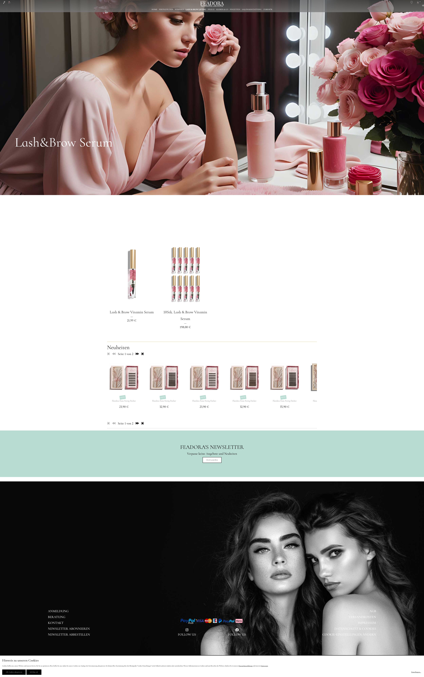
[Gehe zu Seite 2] (137, 354)
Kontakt (55, 623)
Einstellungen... (416, 672)
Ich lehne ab (34, 672)
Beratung (56, 617)
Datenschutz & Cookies (355, 629)
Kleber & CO (222, 9)
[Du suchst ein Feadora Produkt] (4, 2)
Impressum (367, 623)
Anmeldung (58, 611)
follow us (187, 634)
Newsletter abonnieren (69, 629)
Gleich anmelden (212, 460)
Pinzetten (235, 9)
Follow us (237, 634)
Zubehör (267, 9)
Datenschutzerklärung (246, 666)
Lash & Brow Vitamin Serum (132, 312)
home (154, 9)
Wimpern (179, 9)
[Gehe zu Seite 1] (108, 354)
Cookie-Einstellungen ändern (349, 634)
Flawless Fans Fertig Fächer (124, 401)
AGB (373, 611)
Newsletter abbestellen (69, 634)
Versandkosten (362, 617)
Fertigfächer (166, 9)
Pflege (211, 9)
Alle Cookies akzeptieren (14, 672)
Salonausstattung (252, 9)
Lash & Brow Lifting (196, 9)
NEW (122, 397)
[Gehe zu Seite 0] (113, 354)
